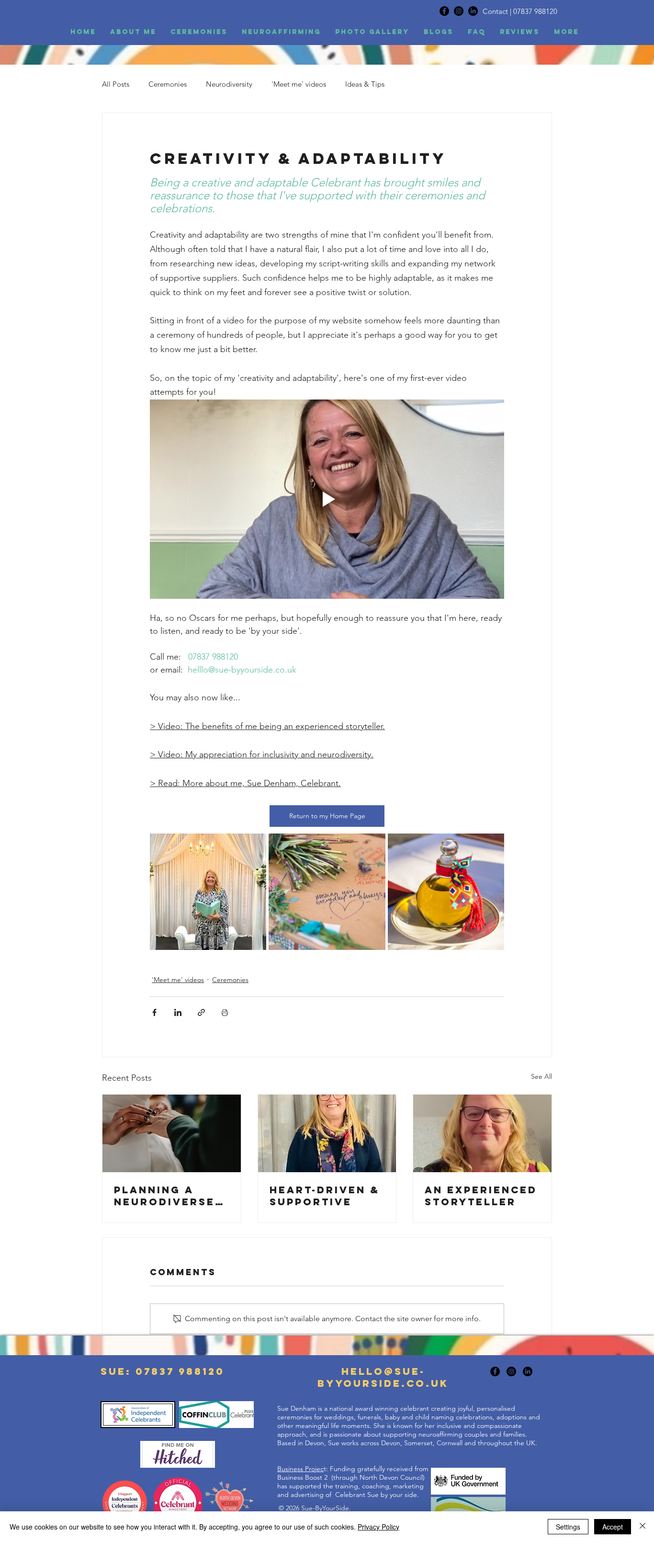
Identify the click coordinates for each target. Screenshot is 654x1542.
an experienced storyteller (481, 1196)
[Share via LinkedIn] (177, 1012)
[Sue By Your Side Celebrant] (444, 11)
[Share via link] (201, 1012)
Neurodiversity (229, 84)
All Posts (115, 84)
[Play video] (327, 499)
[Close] (642, 1526)
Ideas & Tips (364, 84)
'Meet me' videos (298, 84)
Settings (568, 1526)
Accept (612, 1526)
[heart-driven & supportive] (327, 1133)
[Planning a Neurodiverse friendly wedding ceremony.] (171, 1133)
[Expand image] (208, 892)
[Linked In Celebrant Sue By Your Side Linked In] (527, 1371)
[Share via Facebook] (154, 1012)
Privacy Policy (378, 1526)
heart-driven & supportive (325, 1196)
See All (541, 1076)
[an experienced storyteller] (482, 1133)
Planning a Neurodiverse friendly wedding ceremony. (164, 1196)
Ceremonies (167, 84)
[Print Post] (224, 1012)
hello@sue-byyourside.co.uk (383, 1377)
